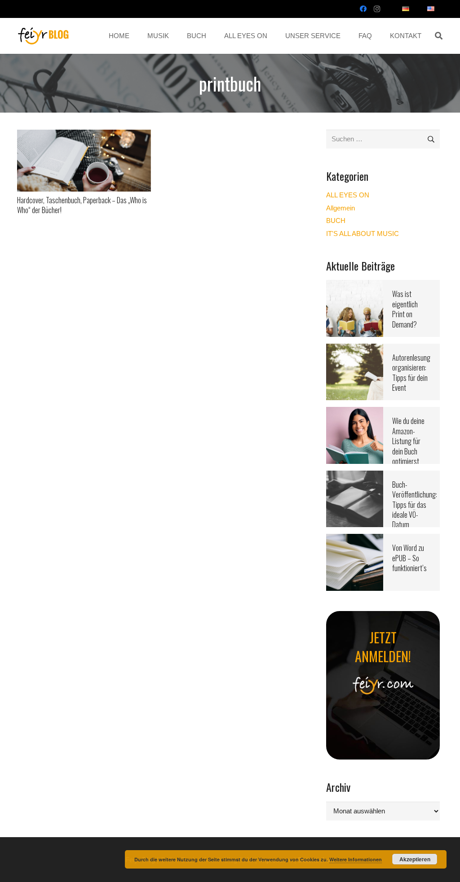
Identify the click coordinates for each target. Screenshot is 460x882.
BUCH (335, 220)
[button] (438, 35)
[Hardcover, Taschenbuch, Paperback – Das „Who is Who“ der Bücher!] (84, 135)
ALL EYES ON (347, 195)
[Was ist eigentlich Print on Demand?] (354, 285)
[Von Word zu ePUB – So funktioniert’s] (354, 539)
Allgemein (340, 208)
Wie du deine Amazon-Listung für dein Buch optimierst (408, 441)
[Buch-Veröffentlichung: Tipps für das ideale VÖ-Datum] (354, 476)
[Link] (43, 36)
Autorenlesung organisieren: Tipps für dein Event (411, 372)
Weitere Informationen (355, 859)
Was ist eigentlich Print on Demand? (405, 308)
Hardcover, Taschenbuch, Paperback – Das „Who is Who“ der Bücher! (82, 205)
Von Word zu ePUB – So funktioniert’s (409, 557)
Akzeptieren (414, 859)
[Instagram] (377, 9)
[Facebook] (363, 9)
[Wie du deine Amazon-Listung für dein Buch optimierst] (354, 412)
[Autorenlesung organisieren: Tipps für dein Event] (354, 349)
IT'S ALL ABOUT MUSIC (362, 233)
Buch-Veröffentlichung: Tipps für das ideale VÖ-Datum (414, 504)
